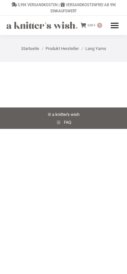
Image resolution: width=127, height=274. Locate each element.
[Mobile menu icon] (114, 25)
